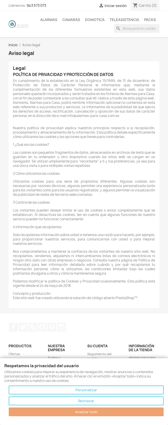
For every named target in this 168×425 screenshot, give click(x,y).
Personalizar (86, 390)
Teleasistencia (124, 19)
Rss (32, 327)
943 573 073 (36, 5)
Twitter (23, 327)
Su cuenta (97, 346)
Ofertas (14, 354)
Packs (150, 19)
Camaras (71, 19)
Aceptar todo (86, 411)
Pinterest (51, 327)
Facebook (13, 327)
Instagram (61, 327)
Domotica (95, 19)
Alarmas (48, 19)
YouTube (42, 327)
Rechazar (86, 401)
